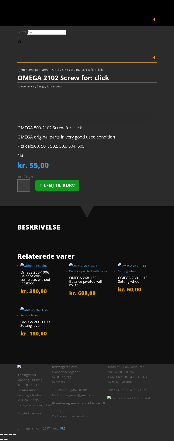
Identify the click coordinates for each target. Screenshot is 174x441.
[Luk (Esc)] (14, 434)
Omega (33, 70)
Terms (56, 411)
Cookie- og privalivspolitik (70, 416)
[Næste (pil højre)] (6, 439)
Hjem (21, 70)
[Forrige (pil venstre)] (1, 439)
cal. (33, 86)
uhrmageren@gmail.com (77, 395)
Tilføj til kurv (57, 185)
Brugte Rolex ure (29, 413)
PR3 (63, 428)
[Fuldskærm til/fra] (6, 434)
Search (22, 32)
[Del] (10, 434)
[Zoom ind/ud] (1, 434)
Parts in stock (50, 70)
